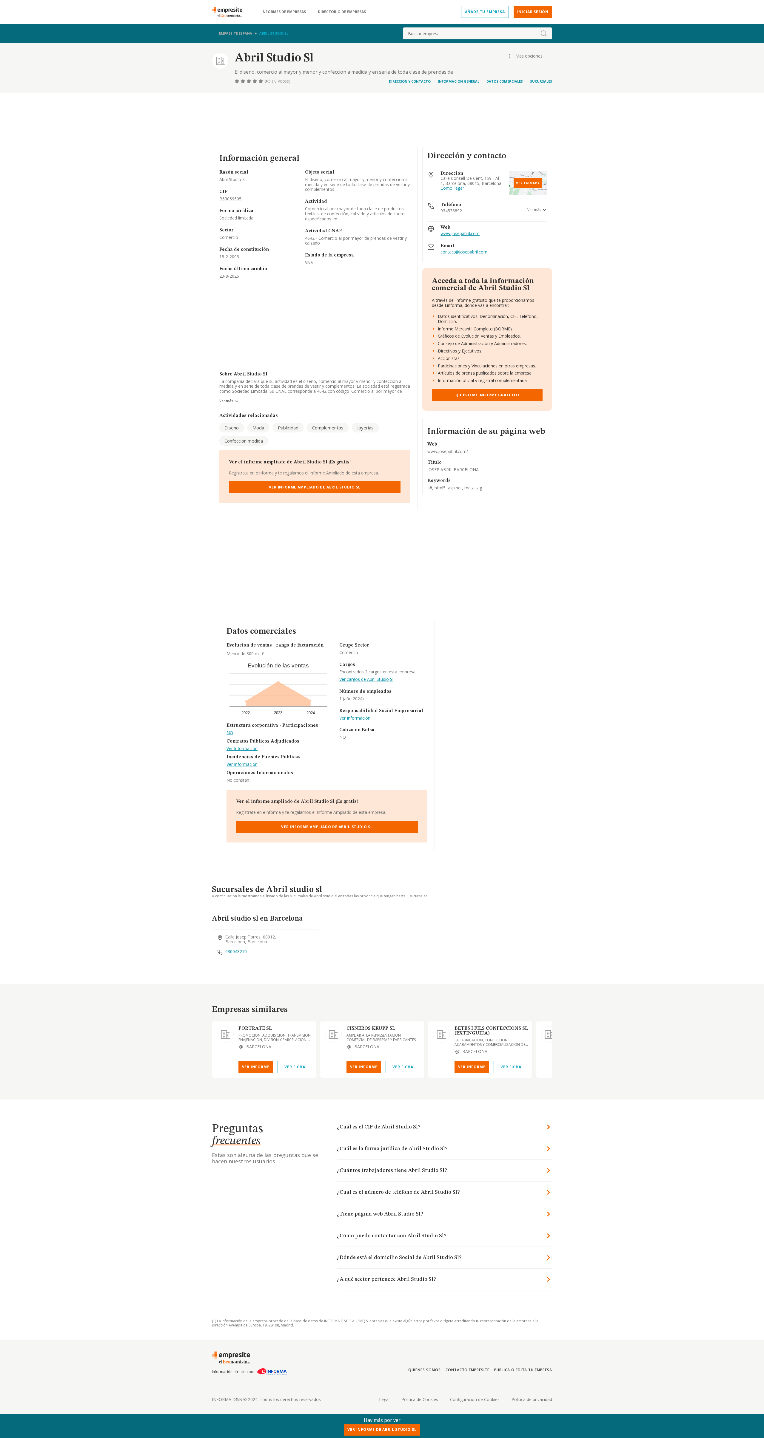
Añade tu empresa (485, 11)
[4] (255, 81)
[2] (244, 81)
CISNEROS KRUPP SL (370, 1028)
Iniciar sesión (533, 11)
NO (230, 732)
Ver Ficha (294, 1066)
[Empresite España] (229, 12)
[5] (261, 81)
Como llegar (452, 188)
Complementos (328, 428)
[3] (249, 81)
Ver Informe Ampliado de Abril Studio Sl (315, 487)
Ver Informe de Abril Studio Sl (381, 1429)
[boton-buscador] (543, 33)
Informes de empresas (283, 12)
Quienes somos (424, 1369)
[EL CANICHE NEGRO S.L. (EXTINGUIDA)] (549, 1034)
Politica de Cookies (419, 1399)
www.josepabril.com (460, 233)
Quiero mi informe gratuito (487, 395)
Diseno (231, 428)
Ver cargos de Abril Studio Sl (366, 679)
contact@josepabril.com (463, 252)
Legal (384, 1399)
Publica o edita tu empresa (523, 1369)
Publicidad (288, 428)
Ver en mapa (528, 183)
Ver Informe (255, 1066)
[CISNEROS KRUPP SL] (333, 1034)
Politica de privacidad (532, 1399)
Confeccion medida (243, 441)
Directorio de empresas (342, 12)
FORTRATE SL (255, 1028)
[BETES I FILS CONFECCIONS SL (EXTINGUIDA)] (441, 1034)
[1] (238, 81)
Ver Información (242, 748)
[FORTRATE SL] (225, 1034)
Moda (258, 428)
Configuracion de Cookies (475, 1399)
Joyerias (365, 428)
